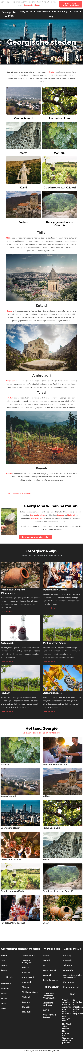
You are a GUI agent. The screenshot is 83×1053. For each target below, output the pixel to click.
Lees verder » (7, 611)
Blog (51, 16)
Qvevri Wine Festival (11, 859)
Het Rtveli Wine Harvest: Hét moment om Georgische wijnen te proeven (67, 1033)
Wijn (66, 11)
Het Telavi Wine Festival (13, 923)
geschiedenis (50, 72)
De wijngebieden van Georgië (58, 891)
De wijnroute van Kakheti (60, 187)
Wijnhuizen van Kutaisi (54, 643)
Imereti (23, 152)
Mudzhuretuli (28, 977)
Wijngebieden (26, 11)
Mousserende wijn (71, 987)
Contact (4, 965)
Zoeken (4, 970)
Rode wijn (67, 955)
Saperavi (60, 515)
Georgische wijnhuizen (48, 1004)
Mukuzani (26, 982)
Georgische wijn (72, 948)
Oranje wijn (68, 970)
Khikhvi (25, 967)
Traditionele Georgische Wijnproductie (49, 995)
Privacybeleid (52, 1050)
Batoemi (5, 989)
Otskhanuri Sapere (52, 693)
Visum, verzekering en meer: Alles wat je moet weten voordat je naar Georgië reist (67, 1010)
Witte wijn (68, 965)
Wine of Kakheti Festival (55, 764)
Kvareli (9, 473)
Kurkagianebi (7, 643)
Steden (57, 11)
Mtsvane (26, 972)
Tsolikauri (5, 693)
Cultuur (75, 11)
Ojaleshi (25, 987)
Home (4, 955)
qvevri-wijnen (36, 518)
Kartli (23, 187)
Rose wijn (67, 960)
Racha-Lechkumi (59, 118)
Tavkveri (26, 1007)
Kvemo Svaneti (23, 118)
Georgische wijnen (31, 5)
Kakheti (23, 222)
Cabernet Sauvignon (27, 961)
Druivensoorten (43, 11)
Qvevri (46, 923)
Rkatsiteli (71, 515)
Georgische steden (10, 828)
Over (3, 960)
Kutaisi (9, 311)
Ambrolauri (10, 381)
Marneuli (59, 152)
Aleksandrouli (28, 955)
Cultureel (26, 493)
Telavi (10, 398)
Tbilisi (8, 238)
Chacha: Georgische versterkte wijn (72, 976)
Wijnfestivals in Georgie (55, 589)
